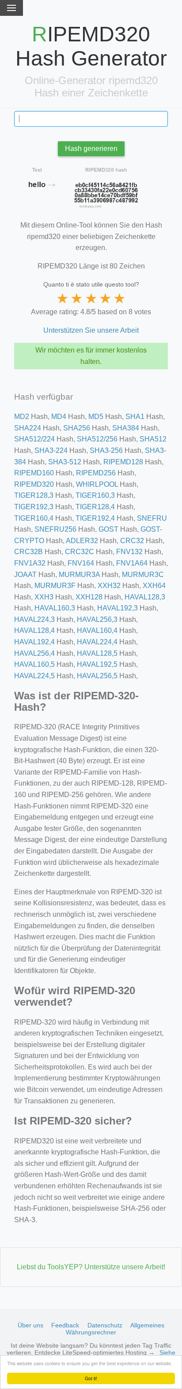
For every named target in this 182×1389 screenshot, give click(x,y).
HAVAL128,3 (145, 597)
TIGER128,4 (95, 507)
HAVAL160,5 (34, 664)
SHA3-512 (64, 462)
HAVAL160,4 (97, 630)
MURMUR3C (143, 574)
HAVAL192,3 (117, 608)
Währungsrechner (91, 1332)
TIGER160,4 (33, 518)
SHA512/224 (34, 439)
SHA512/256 (97, 439)
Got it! (91, 1378)
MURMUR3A (79, 574)
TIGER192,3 (33, 507)
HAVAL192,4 (34, 642)
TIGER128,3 (33, 495)
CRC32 (132, 540)
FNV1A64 (132, 563)
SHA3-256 (106, 450)
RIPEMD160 (34, 473)
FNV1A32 (30, 563)
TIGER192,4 (95, 518)
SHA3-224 (51, 450)
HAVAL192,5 (97, 664)
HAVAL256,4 (34, 653)
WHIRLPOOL (97, 484)
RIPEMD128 (123, 462)
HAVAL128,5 (97, 653)
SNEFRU (152, 518)
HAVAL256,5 (97, 676)
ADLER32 (82, 540)
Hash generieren (91, 148)
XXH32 (109, 585)
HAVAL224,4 (97, 642)
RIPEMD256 (96, 473)
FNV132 (129, 551)
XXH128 (89, 597)
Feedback (65, 1325)
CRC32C (79, 551)
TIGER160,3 (95, 495)
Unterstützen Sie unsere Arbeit (91, 330)
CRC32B (28, 551)
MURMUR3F (55, 585)
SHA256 (76, 428)
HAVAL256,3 (97, 619)
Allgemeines (147, 1325)
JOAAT (25, 574)
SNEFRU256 (55, 529)
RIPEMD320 (34, 484)
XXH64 (154, 585)
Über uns (30, 1325)
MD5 (95, 416)
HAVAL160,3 (54, 608)
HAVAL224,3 (34, 619)
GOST (108, 529)
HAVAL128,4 (34, 630)
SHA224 (27, 428)
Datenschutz (104, 1325)
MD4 (58, 416)
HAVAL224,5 (34, 676)
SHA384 (125, 428)
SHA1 (134, 416)
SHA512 (153, 439)
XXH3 (43, 597)
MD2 (21, 416)
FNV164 (81, 563)
